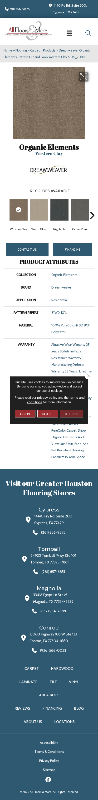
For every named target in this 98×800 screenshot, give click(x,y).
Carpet (35, 50)
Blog (79, 708)
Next (92, 208)
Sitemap (49, 770)
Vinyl (74, 682)
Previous (6, 208)
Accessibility (49, 742)
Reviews (22, 708)
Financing (52, 708)
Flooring (21, 50)
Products (49, 50)
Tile (53, 682)
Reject (47, 413)
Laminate (28, 682)
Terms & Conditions (49, 751)
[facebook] (48, 780)
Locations (64, 721)
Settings (71, 413)
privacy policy (47, 397)
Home (8, 50)
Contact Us (27, 249)
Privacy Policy (49, 761)
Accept (25, 413)
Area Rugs (49, 695)
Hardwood (62, 668)
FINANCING (72, 249)
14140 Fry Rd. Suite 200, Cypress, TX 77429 (70, 8)
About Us (33, 721)
